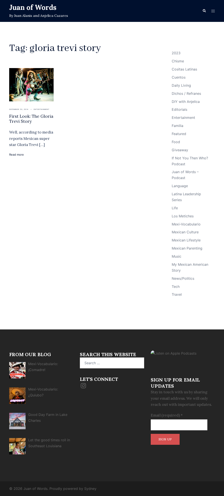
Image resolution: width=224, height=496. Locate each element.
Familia (177, 125)
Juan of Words (32, 7)
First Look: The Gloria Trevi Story (31, 119)
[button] (204, 11)
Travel (177, 294)
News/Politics (183, 278)
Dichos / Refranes (186, 93)
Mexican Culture (185, 232)
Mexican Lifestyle (186, 240)
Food (176, 142)
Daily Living (181, 85)
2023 (176, 53)
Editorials (179, 109)
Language (180, 186)
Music (176, 256)
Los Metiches (183, 216)
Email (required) (167, 415)
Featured (179, 134)
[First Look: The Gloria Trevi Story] (31, 84)
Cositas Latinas (184, 69)
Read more (16, 154)
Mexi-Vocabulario (186, 224)
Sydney (90, 488)
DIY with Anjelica (186, 101)
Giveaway (180, 150)
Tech (176, 286)
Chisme (178, 61)
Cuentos (179, 77)
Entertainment (41, 109)
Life (175, 208)
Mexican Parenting (187, 248)
